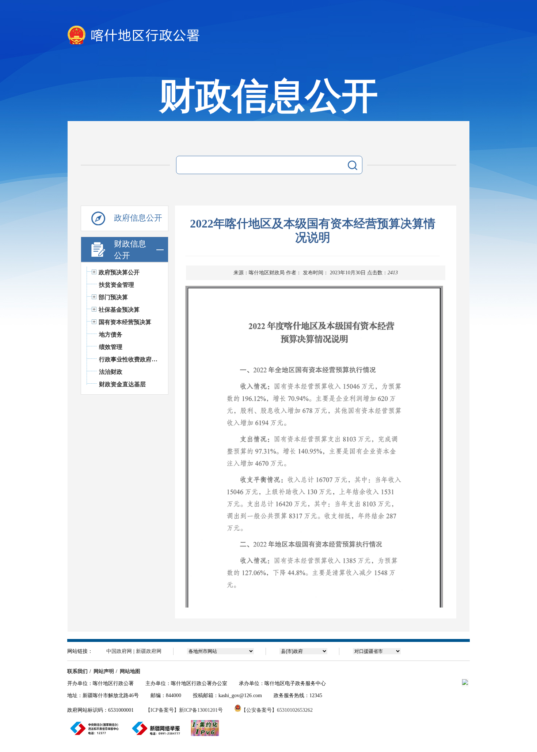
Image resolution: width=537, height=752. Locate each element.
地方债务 (110, 334)
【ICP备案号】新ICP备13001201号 (184, 710)
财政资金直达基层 (122, 384)
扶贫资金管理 (116, 285)
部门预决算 (113, 297)
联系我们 (77, 671)
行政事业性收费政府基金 (130, 359)
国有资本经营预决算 (125, 322)
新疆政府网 (148, 651)
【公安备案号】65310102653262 (277, 710)
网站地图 (130, 671)
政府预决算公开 (119, 272)
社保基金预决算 (119, 310)
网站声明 (104, 671)
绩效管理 (110, 347)
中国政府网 (119, 651)
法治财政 (110, 372)
